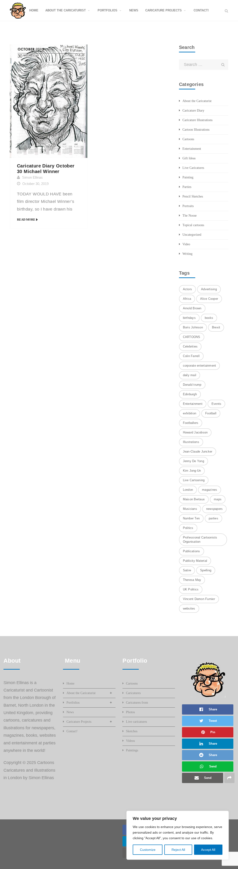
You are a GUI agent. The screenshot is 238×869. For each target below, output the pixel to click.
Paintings (132, 750)
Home (70, 683)
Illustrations (191, 442)
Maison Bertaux (194, 499)
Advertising (209, 289)
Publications (191, 551)
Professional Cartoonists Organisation (200, 539)
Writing (187, 254)
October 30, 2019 (35, 184)
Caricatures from (137, 702)
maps (217, 499)
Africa (187, 298)
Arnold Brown (192, 308)
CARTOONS (191, 337)
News (70, 712)
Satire (187, 570)
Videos (130, 741)
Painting (187, 177)
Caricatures (133, 693)
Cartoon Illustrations (195, 129)
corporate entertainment (199, 365)
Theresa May (192, 580)
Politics (188, 528)
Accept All (208, 850)
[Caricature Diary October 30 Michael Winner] (48, 101)
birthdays (189, 318)
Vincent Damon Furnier (199, 599)
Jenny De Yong (193, 461)
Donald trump (192, 384)
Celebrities (190, 346)
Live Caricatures (193, 168)
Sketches (131, 731)
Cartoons (188, 139)
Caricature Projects (78, 721)
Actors (187, 289)
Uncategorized (191, 234)
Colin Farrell (191, 356)
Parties (186, 187)
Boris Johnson (193, 327)
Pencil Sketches (192, 196)
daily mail (189, 375)
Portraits (188, 206)
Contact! (72, 731)
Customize (147, 850)
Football (210, 413)
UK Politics (191, 589)
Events (216, 404)
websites (189, 608)
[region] (177, 835)
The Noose (189, 215)
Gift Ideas (188, 158)
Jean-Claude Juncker (197, 451)
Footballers (190, 423)
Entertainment (191, 148)
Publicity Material (195, 560)
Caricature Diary (193, 110)
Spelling (205, 570)
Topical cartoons (193, 225)
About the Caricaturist (197, 101)
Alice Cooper (209, 298)
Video (186, 244)
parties (213, 518)
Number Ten (191, 518)
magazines (209, 489)
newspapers (214, 509)
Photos (130, 712)
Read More (26, 219)
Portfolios (72, 702)
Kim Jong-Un (192, 470)
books (209, 318)
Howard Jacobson (195, 432)
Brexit (216, 327)
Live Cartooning (194, 480)
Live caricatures (136, 721)
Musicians (190, 509)
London (188, 489)
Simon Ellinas (32, 177)
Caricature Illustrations (197, 120)
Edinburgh (190, 394)
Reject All (178, 850)
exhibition (189, 413)
